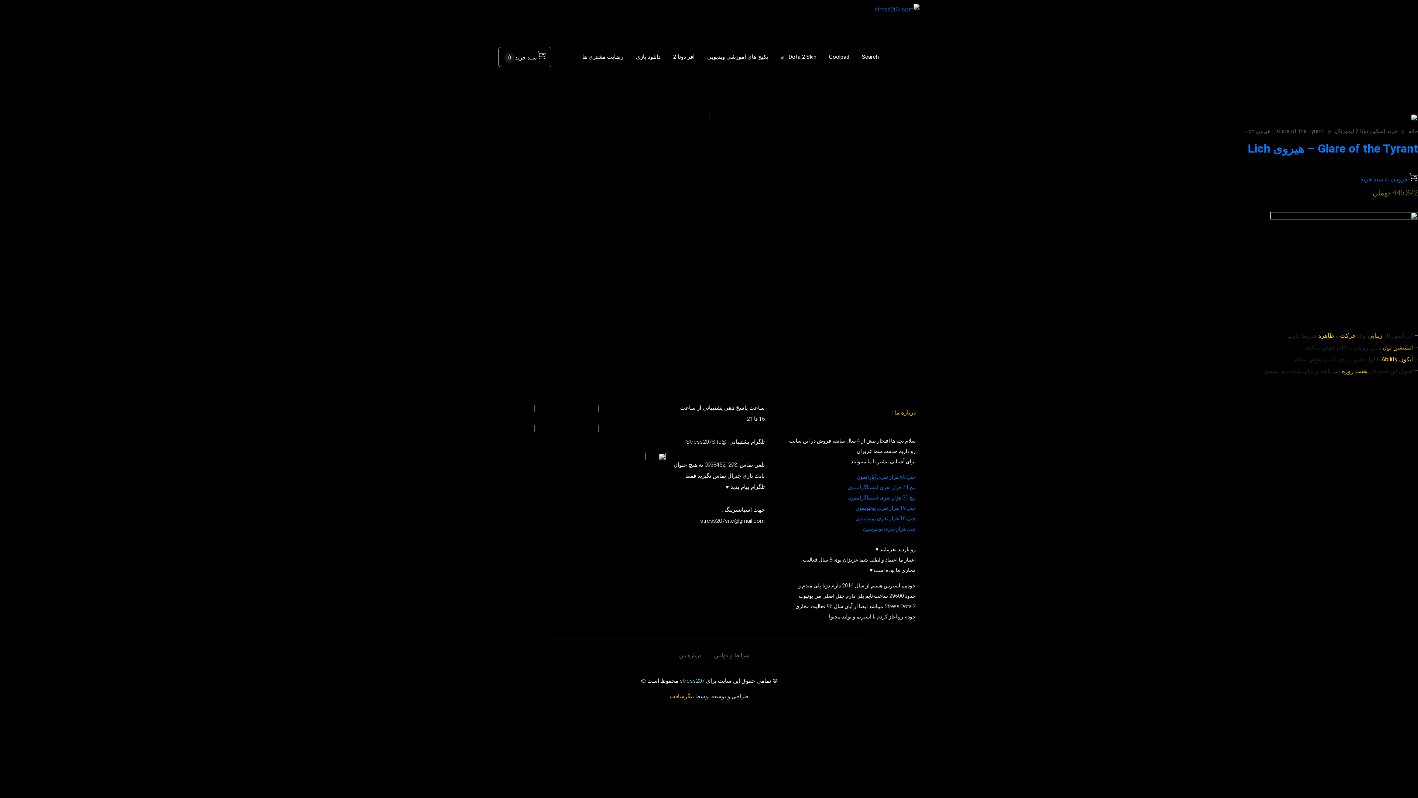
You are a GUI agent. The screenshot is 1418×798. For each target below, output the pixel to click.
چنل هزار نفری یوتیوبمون (889, 529)
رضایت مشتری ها (602, 57)
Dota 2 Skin (802, 57)
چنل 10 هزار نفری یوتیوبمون (886, 518)
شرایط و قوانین (732, 655)
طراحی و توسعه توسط (709, 696)
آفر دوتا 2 (684, 57)
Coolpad (839, 57)
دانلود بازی (648, 57)
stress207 (692, 681)
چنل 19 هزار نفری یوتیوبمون (886, 508)
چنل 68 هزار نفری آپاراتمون (886, 477)
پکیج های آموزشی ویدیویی (737, 57)
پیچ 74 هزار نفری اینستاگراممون (881, 487)
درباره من (690, 655)
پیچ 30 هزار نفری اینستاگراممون (881, 498)
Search (870, 57)
